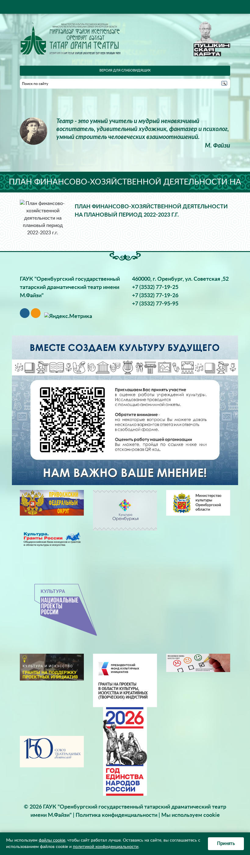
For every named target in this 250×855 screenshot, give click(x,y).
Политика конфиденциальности (116, 815)
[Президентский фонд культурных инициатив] (125, 680)
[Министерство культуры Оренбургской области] (198, 502)
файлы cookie (52, 840)
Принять (226, 843)
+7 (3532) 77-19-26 (155, 295)
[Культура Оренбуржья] (125, 510)
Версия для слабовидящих (125, 70)
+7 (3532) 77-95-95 (155, 304)
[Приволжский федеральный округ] (52, 502)
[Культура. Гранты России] (52, 539)
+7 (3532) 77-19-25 (155, 287)
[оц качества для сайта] (198, 663)
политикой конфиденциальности (105, 847)
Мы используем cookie (190, 815)
